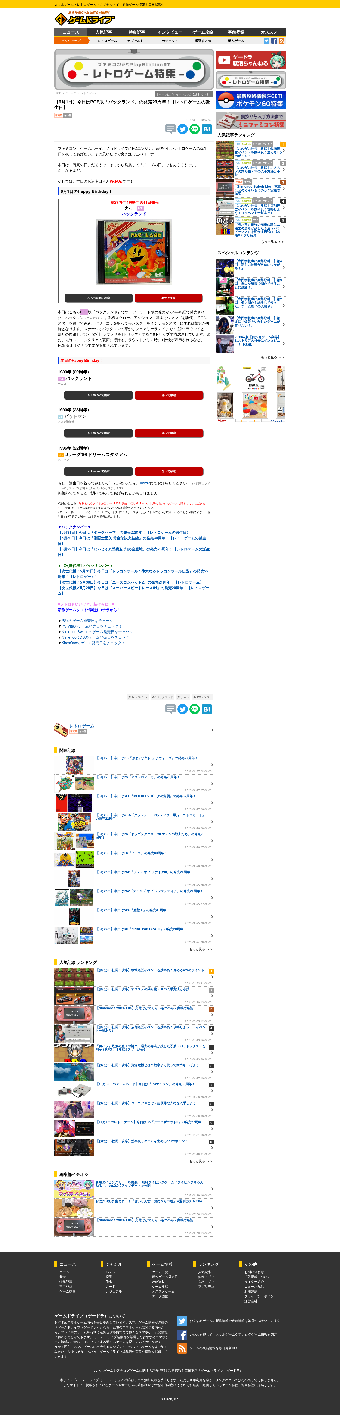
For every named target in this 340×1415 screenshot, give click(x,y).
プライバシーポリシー (260, 1296)
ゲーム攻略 (203, 32)
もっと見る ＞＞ (201, 948)
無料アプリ (206, 1276)
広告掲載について (257, 1276)
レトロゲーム (107, 40)
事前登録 (236, 32)
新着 (62, 1276)
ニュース (70, 32)
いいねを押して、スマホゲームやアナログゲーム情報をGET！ (235, 1334)
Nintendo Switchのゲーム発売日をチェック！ (99, 631)
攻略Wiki (158, 1281)
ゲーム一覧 (160, 1271)
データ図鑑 (160, 1296)
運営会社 (250, 1301)
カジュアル (114, 1291)
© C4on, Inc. (170, 1398)
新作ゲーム (236, 40)
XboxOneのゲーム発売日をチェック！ (93, 642)
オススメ (269, 32)
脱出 (109, 1281)
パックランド (164, 697)
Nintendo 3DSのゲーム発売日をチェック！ (97, 637)
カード (110, 1286)
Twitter (144, 483)
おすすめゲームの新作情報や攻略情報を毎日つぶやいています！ (237, 1320)
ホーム (64, 1271)
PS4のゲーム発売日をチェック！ (89, 620)
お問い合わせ (254, 1271)
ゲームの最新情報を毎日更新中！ (214, 1348)
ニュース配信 (254, 1286)
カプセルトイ (137, 40)
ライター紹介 (254, 1281)
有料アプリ (206, 1281)
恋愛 (109, 1276)
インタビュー (170, 32)
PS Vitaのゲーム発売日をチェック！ (92, 626)
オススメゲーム (163, 1291)
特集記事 (137, 32)
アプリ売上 (206, 1286)
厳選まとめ (203, 40)
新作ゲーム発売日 (165, 1276)
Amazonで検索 (100, 298)
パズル (110, 1271)
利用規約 (250, 1291)
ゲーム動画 (67, 1291)
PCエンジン (204, 697)
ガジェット (170, 40)
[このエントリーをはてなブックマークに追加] (207, 132)
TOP (58, 93)
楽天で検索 (168, 298)
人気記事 (104, 32)
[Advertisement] (134, 670)
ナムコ (184, 697)
